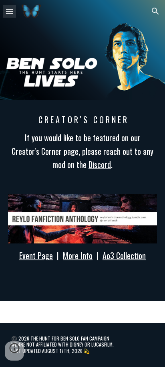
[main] (82, 142)
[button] (9, 11)
